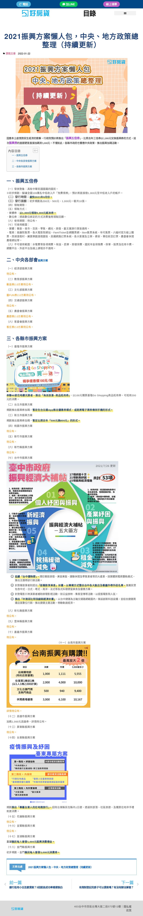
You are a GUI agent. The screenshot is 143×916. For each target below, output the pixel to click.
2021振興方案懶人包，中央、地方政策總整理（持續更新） (60, 867)
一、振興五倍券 (20, 155)
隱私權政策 (128, 908)
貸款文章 (11, 53)
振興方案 (43, 260)
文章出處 (17, 866)
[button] (125, 13)
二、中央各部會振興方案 (24, 161)
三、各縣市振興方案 (22, 166)
